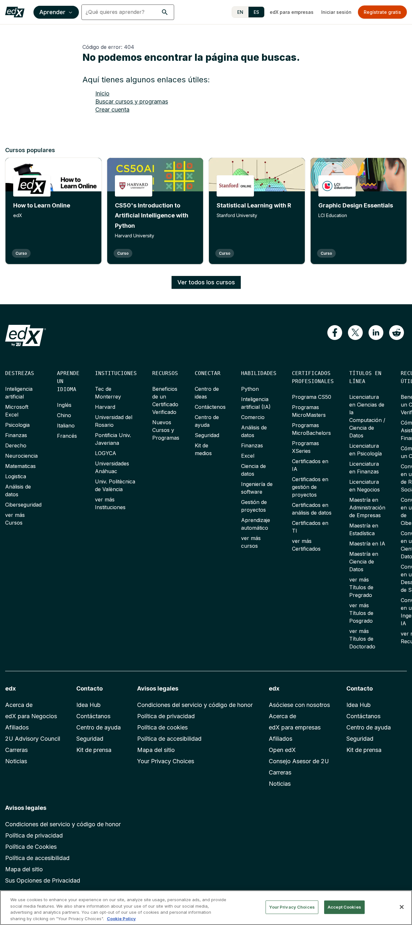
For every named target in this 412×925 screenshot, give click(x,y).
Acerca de (19, 704)
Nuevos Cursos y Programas (165, 430)
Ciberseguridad (23, 504)
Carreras (16, 749)
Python (250, 389)
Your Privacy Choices (165, 761)
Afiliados (17, 727)
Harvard (105, 407)
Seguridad (207, 435)
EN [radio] (240, 12)
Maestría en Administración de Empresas (367, 507)
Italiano (66, 425)
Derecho (15, 445)
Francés (67, 436)
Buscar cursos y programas (131, 101)
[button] (165, 12)
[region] (206, 907)
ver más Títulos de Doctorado (362, 639)
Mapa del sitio (156, 749)
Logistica (15, 476)
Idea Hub (88, 704)
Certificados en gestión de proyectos (310, 487)
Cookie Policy (121, 918)
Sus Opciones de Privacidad (42, 880)
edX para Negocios (31, 716)
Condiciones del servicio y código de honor (195, 704)
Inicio (102, 93)
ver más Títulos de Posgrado (361, 613)
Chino (64, 415)
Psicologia (17, 425)
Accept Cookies (344, 907)
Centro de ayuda (98, 727)
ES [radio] (256, 12)
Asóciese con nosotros (299, 704)
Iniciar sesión (336, 12)
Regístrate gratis (382, 12)
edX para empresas (292, 12)
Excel (247, 456)
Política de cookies (162, 727)
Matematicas (20, 466)
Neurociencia (21, 456)
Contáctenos (210, 407)
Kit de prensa (93, 749)
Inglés (64, 405)
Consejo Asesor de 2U (299, 761)
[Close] (402, 907)
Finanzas (16, 435)
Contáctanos (93, 716)
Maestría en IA (367, 543)
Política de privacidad (166, 716)
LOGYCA (105, 453)
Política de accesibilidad (169, 738)
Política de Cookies (31, 846)
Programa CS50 (311, 397)
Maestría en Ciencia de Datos (363, 561)
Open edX (282, 749)
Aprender (52, 12)
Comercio (253, 417)
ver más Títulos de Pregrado (361, 587)
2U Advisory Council (32, 738)
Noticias (16, 761)
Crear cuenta (112, 109)
